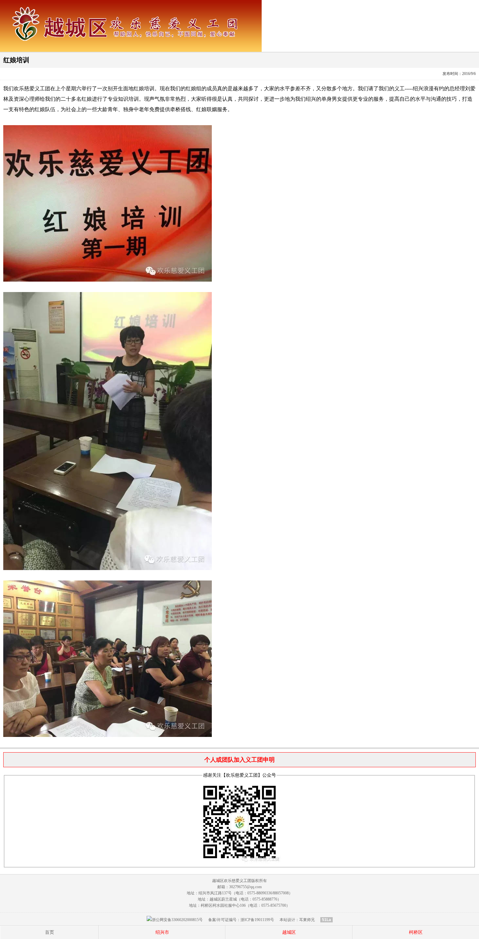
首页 (49, 932)
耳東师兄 (307, 919)
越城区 (289, 932)
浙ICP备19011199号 (257, 919)
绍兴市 (162, 932)
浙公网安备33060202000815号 (177, 919)
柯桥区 (416, 932)
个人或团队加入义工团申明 (239, 759)
